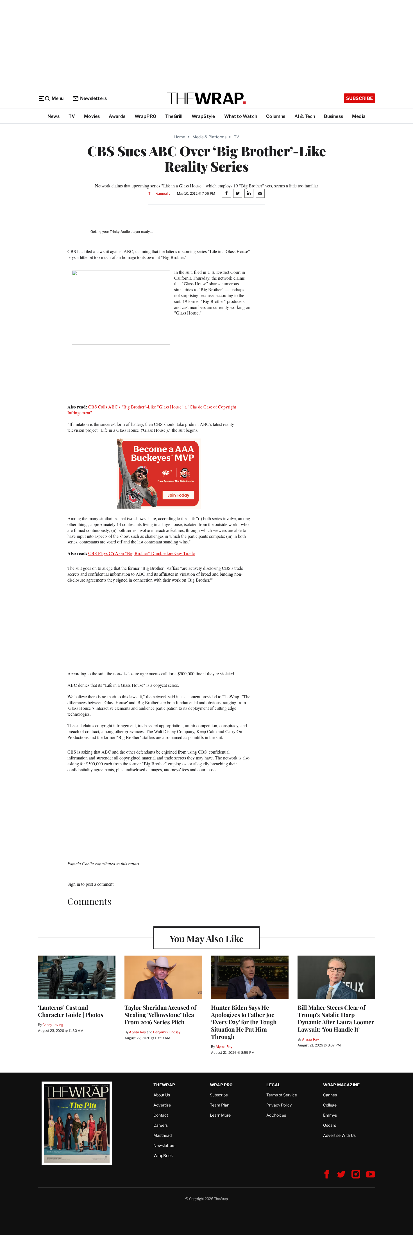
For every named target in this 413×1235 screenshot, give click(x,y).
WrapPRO (145, 116)
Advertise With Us (339, 1135)
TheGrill (174, 116)
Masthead (162, 1135)
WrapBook (163, 1155)
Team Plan (219, 1105)
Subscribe (359, 98)
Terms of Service (281, 1094)
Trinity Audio (120, 232)
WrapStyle (203, 116)
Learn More (220, 1115)
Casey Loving (52, 1025)
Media (359, 116)
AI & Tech (304, 116)
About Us (161, 1094)
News (53, 116)
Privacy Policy (279, 1105)
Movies (92, 116)
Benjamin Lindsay (166, 1032)
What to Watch (240, 116)
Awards (117, 116)
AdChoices (276, 1115)
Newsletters (93, 98)
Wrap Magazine (341, 1084)
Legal (273, 1084)
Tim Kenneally (159, 193)
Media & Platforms (209, 136)
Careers (160, 1125)
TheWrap (164, 1084)
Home (179, 136)
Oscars (329, 1125)
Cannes (330, 1094)
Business (333, 116)
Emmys (330, 1115)
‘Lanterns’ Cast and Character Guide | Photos (70, 1011)
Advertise (162, 1105)
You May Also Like (207, 938)
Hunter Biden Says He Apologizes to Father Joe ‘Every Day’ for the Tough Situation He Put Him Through (244, 1022)
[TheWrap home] (206, 98)
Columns (275, 116)
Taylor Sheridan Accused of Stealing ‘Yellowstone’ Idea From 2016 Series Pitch (160, 1014)
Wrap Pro (221, 1084)
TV (72, 116)
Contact (160, 1115)
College (330, 1105)
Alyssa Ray (137, 1032)
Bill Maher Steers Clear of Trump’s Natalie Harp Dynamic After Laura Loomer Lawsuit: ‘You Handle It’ (336, 1018)
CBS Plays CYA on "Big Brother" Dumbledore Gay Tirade (141, 553)
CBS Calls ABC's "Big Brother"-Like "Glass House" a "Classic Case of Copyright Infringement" (151, 410)
